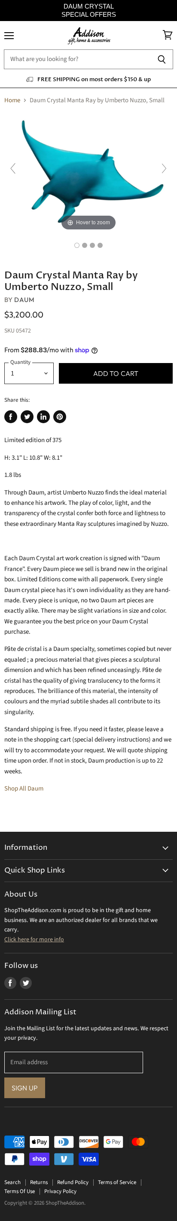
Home (12, 100)
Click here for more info (34, 939)
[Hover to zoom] (88, 172)
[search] (77, 59)
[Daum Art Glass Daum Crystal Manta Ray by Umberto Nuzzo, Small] (76, 245)
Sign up (25, 1088)
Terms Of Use (19, 1191)
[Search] (161, 59)
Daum (24, 300)
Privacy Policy (60, 1191)
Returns (39, 1182)
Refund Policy (72, 1182)
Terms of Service (117, 1182)
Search (12, 1182)
